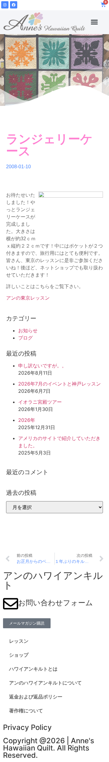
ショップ (18, 655)
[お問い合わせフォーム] (10, 603)
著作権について (26, 710)
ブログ (25, 338)
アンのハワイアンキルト (53, 580)
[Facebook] (13, 4)
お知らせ (28, 330)
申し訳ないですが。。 (42, 366)
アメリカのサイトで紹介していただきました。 (59, 441)
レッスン (18, 641)
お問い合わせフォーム (55, 602)
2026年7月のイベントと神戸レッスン (59, 384)
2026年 (26, 420)
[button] (94, 22)
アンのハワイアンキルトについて (45, 682)
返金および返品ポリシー (35, 696)
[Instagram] (4, 4)
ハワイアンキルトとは (33, 669)
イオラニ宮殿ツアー (40, 402)
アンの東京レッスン (28, 298)
